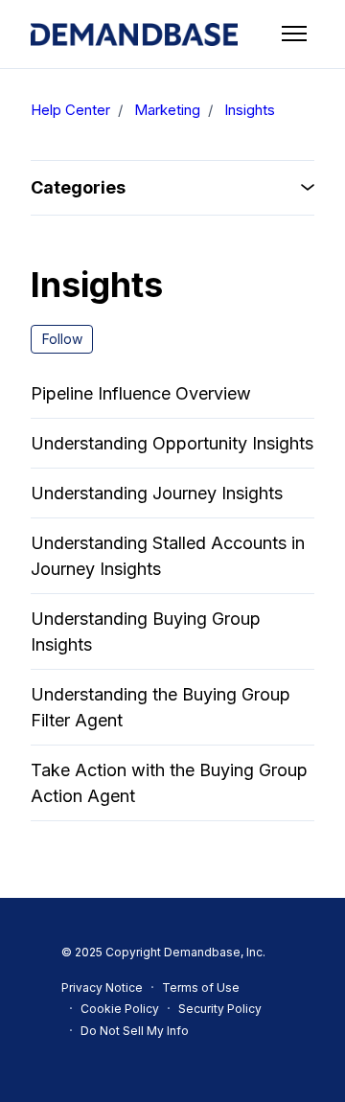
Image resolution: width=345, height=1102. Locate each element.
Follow (62, 339)
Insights (249, 110)
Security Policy (220, 1008)
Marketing (167, 110)
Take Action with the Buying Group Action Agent (169, 783)
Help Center (70, 110)
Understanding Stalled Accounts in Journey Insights (168, 556)
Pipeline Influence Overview (141, 393)
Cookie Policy (119, 1008)
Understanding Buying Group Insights (146, 631)
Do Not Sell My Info (134, 1030)
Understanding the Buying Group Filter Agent (160, 707)
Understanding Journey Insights (157, 493)
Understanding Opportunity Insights (172, 443)
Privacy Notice (102, 987)
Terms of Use (201, 987)
